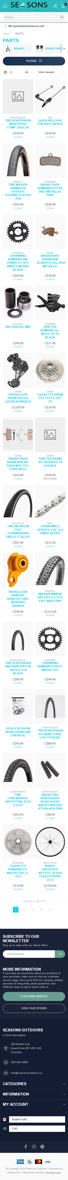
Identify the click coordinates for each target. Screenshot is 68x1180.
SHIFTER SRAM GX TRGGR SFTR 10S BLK (50, 462)
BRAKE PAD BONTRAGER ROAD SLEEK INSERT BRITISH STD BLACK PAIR (50, 801)
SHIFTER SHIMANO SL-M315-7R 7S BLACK (50, 332)
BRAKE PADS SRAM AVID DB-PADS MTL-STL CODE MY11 (18, 464)
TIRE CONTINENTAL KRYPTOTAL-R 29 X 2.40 (18, 800)
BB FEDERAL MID (18, 327)
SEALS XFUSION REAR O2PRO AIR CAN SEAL (18, 732)
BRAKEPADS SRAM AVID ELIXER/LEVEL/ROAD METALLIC (50, 261)
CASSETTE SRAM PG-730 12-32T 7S (50, 398)
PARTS (19, 33)
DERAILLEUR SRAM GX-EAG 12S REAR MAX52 (18, 398)
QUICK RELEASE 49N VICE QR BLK (50, 122)
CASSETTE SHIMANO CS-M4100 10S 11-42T (18, 871)
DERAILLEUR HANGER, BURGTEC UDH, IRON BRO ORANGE (18, 599)
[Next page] (50, 910)
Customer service (34, 996)
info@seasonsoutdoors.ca (26, 1073)
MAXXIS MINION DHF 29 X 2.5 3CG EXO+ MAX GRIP (50, 597)
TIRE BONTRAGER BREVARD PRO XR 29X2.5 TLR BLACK (18, 668)
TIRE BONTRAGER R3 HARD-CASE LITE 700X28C (50, 734)
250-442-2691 (19, 1062)
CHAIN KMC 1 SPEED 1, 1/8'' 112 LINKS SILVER (50, 530)
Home (6, 33)
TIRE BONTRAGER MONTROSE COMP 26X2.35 (18, 124)
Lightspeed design (32, 1172)
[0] (63, 6)
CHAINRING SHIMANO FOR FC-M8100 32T (50, 666)
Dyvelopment (53, 1172)
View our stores (34, 1008)
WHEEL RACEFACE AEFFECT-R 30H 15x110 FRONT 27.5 (50, 873)
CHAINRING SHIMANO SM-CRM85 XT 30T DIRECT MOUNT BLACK (18, 262)
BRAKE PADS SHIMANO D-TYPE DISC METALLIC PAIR (50, 190)
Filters (31, 61)
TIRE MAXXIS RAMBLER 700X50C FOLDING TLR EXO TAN (18, 191)
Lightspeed (13, 1172)
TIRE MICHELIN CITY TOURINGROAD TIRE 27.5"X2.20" (18, 531)
